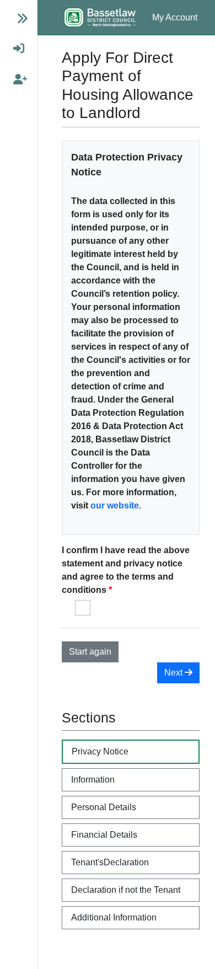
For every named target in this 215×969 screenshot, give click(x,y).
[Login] (14, 49)
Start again (90, 651)
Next (174, 672)
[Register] (14, 79)
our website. (115, 505)
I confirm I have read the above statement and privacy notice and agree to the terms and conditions (126, 570)
